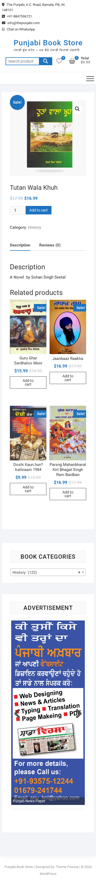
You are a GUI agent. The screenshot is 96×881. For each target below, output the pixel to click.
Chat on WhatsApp (20, 29)
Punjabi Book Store (48, 42)
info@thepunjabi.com (23, 23)
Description (20, 245)
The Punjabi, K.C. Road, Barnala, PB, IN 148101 (33, 7)
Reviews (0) (50, 245)
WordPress (48, 874)
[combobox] (48, 572)
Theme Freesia (67, 867)
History (34, 227)
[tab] (20, 245)
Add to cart (38, 210)
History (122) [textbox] (46, 572)
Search (45, 61)
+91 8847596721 (19, 16)
